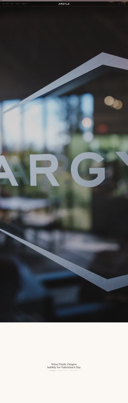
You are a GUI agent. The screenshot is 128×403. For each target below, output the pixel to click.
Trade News (52, 370)
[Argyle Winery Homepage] (64, 4)
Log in (122, 4)
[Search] (119, 4)
